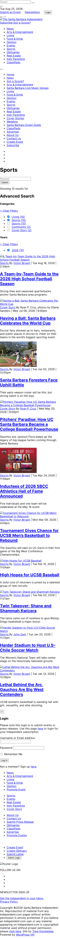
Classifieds (13, 62)
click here (15, 931)
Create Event (15, 141)
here (40, 728)
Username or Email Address (17, 738)
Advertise (13, 131)
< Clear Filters (9, 210)
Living (10, 35)
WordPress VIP (25, 934)
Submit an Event (10, 12)
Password (6, 747)
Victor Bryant (21, 263)
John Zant (19, 634)
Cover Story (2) (22, 230)
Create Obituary (17, 850)
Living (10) (18, 216)
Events (11, 45)
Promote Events (17, 835)
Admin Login (14, 857)
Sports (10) (19, 220)
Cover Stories (15, 118)
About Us (12, 135)
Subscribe (6, 22)
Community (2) (21, 227)
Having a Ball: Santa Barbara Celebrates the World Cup (28, 321)
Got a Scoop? (22, 22)
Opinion (11, 42)
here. (34, 766)
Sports (11, 49)
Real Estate (14, 55)
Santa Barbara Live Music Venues (27, 88)
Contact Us (14, 138)
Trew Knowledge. (43, 931)
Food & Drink (15, 38)
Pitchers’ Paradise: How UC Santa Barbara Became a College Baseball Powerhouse (29, 424)
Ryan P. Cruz (28, 408)
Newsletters (32, 12)
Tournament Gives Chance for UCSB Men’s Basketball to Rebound (29, 535)
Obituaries (13, 52)
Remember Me (12, 754)
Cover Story (8, 307)
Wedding (12, 121)
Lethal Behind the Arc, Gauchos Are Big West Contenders (22, 689)
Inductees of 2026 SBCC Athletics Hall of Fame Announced (24, 491)
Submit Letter (15, 854)
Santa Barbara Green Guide (24, 125)
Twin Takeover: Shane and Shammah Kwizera (25, 608)
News (10, 28)
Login (47, 12)
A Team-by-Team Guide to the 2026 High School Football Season (29, 278)
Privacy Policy (9, 901)
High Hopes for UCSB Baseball (29, 574)
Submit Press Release (20, 821)
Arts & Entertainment (20, 32)
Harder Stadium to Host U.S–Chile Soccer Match (28, 648)
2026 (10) (18, 250)
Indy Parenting (16, 59)
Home (10, 74)
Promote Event (16, 789)
